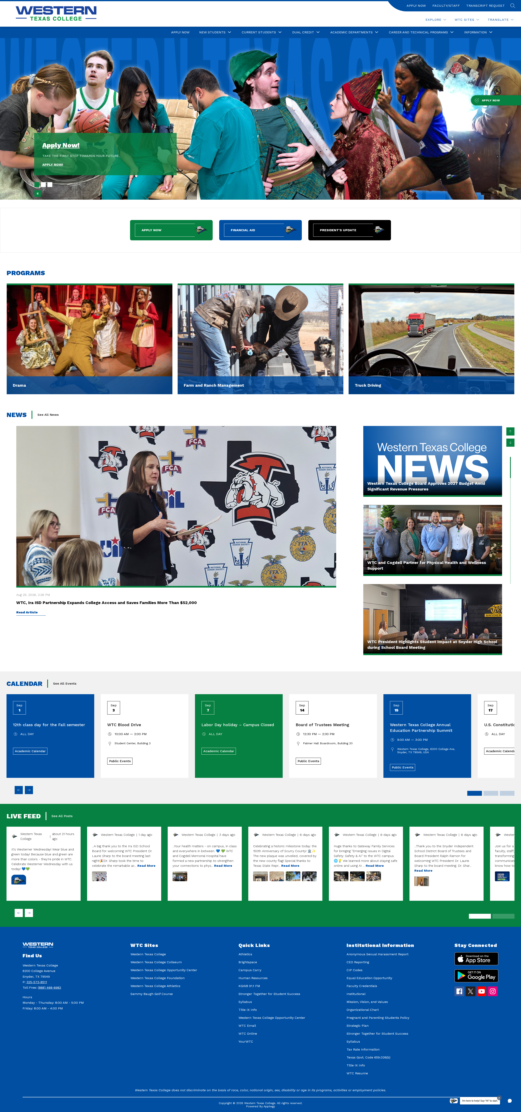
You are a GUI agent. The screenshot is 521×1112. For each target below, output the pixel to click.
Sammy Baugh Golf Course (151, 994)
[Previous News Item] (510, 431)
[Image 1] (36, 184)
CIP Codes (354, 970)
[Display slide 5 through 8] (491, 793)
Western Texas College (148, 954)
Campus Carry (250, 970)
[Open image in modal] (18, 879)
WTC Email (247, 1026)
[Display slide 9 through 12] (507, 793)
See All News (48, 415)
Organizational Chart (363, 1010)
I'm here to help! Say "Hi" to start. (480, 1100)
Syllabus (245, 1002)
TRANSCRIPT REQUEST (485, 6)
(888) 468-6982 (49, 987)
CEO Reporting (358, 962)
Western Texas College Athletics (155, 986)
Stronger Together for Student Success (269, 994)
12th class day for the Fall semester (49, 724)
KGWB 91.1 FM (249, 986)
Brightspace (248, 962)
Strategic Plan (358, 1026)
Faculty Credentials (362, 986)
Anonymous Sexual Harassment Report (377, 954)
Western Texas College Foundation (157, 978)
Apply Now (180, 32)
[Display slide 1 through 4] (474, 793)
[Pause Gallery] (37, 193)
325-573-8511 (36, 982)
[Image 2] (43, 184)
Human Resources (253, 978)
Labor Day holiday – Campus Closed (237, 724)
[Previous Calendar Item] (19, 790)
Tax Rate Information (363, 1049)
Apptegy (269, 1106)
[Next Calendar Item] (29, 790)
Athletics (245, 954)
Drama (19, 385)
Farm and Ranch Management (214, 385)
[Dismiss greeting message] (499, 1097)
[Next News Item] (510, 443)
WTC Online (248, 1033)
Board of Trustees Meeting (322, 724)
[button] (510, 1101)
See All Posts (61, 816)
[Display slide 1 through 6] (480, 916)
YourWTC (246, 1041)
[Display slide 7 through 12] (503, 916)
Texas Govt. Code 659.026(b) (368, 1057)
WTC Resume (357, 1073)
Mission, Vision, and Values (367, 1002)
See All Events (64, 683)
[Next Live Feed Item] (29, 913)
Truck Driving (368, 385)
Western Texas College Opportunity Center (163, 970)
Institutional (356, 994)
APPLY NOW (416, 6)
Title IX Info (248, 1010)
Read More (146, 866)
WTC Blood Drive (124, 724)
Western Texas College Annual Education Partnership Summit (421, 727)
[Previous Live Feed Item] (19, 913)
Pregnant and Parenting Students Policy (378, 1018)
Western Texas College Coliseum (156, 962)
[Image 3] (49, 184)
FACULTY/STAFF (446, 6)
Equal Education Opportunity (369, 978)
